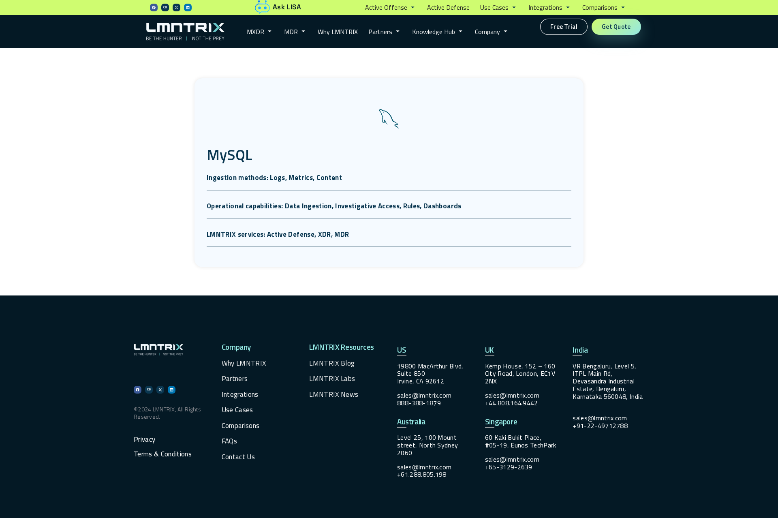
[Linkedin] (188, 7)
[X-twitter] (176, 7)
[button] (391, 7)
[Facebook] (154, 7)
